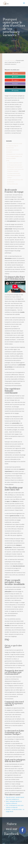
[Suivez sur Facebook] (22, 830)
